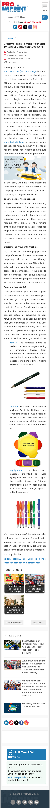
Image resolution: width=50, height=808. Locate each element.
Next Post (37, 622)
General (10, 38)
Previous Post (15, 622)
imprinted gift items (14, 142)
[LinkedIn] (36, 802)
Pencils (13, 342)
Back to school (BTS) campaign (20, 71)
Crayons (13, 406)
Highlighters (15, 470)
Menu (45, 10)
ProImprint (22, 52)
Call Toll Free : (25, 22)
